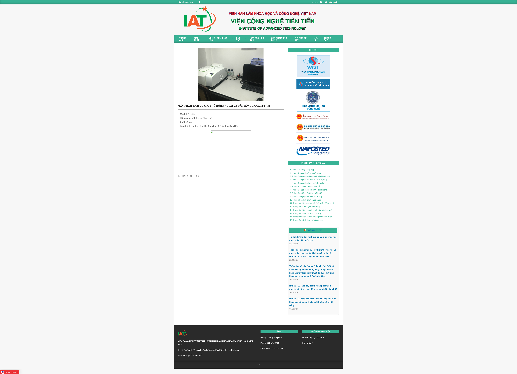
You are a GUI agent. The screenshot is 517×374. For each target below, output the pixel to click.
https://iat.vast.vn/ (194, 355)
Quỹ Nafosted (314, 230)
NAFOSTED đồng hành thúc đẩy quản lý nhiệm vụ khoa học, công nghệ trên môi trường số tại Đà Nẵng (312, 302)
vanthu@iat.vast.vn (274, 348)
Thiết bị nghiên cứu (190, 176)
